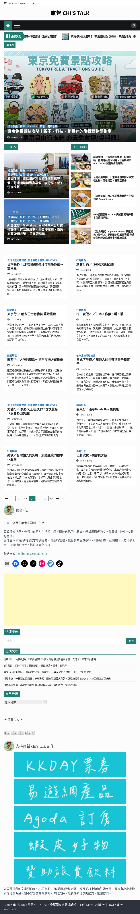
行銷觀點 (81, 260)
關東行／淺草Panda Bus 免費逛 (97, 409)
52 (25, 498)
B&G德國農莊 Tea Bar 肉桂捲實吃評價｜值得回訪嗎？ (113, 216)
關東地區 (52, 126)
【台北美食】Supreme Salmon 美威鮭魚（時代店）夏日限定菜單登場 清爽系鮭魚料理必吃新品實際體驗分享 (113, 235)
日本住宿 (45, 216)
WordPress (11, 909)
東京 (42, 126)
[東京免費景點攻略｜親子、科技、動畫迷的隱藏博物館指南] (70, 96)
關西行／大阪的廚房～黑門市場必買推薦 (35, 360)
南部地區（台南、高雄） (21, 174)
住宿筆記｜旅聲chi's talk (22, 170)
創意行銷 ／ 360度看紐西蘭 (95, 264)
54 (38, 498)
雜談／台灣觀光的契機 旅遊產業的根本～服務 (35, 457)
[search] (134, 25)
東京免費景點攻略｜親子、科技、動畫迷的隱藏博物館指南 (59, 131)
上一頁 (6, 498)
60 (51, 498)
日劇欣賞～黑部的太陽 (91, 455)
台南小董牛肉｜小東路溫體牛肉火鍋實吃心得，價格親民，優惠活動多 (113, 179)
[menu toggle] (17, 25)
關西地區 (12, 355)
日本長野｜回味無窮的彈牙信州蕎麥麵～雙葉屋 (35, 266)
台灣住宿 (41, 174)
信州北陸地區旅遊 (16, 260)
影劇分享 (81, 451)
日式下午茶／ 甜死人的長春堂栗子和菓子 (103, 362)
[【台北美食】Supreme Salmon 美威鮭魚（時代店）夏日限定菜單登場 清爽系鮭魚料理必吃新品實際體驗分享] (81, 236)
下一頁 (57, 498)
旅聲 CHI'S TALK (70, 13)
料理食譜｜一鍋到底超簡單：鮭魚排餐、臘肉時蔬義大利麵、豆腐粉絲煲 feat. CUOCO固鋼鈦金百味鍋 (112, 160)
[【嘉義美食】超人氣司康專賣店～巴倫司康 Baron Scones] (81, 198)
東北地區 (45, 220)
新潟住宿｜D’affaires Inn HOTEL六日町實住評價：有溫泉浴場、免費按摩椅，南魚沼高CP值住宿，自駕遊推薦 (35, 229)
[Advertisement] (70, 599)
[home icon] (8, 25)
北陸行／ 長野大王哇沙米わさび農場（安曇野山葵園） (32, 411)
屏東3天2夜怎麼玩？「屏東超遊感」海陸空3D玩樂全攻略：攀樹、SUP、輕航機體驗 (90, 36)
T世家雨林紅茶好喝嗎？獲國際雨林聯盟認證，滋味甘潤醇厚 (35, 665)
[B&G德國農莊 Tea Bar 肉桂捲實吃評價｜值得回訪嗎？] (81, 217)
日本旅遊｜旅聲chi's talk (22, 220)
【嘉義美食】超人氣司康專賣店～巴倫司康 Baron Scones (113, 197)
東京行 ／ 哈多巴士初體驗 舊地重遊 (31, 314)
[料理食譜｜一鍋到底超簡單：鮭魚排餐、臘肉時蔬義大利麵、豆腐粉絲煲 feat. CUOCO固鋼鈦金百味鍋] (81, 161)
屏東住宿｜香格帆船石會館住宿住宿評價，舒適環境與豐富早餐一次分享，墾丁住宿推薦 (35, 183)
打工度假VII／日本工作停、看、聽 (99, 314)
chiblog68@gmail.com (32, 553)
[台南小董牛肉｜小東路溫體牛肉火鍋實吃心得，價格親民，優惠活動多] (81, 180)
